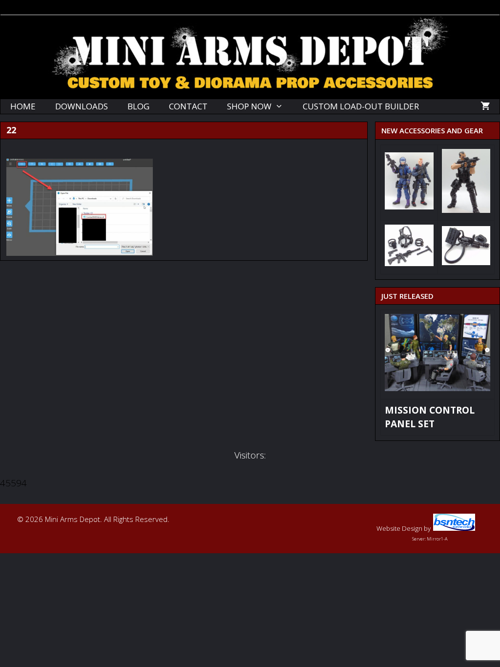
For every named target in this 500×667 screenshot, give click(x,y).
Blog (138, 106)
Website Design (399, 528)
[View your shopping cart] (485, 106)
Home (23, 106)
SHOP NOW (249, 106)
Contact (188, 106)
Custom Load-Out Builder (361, 106)
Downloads (81, 106)
